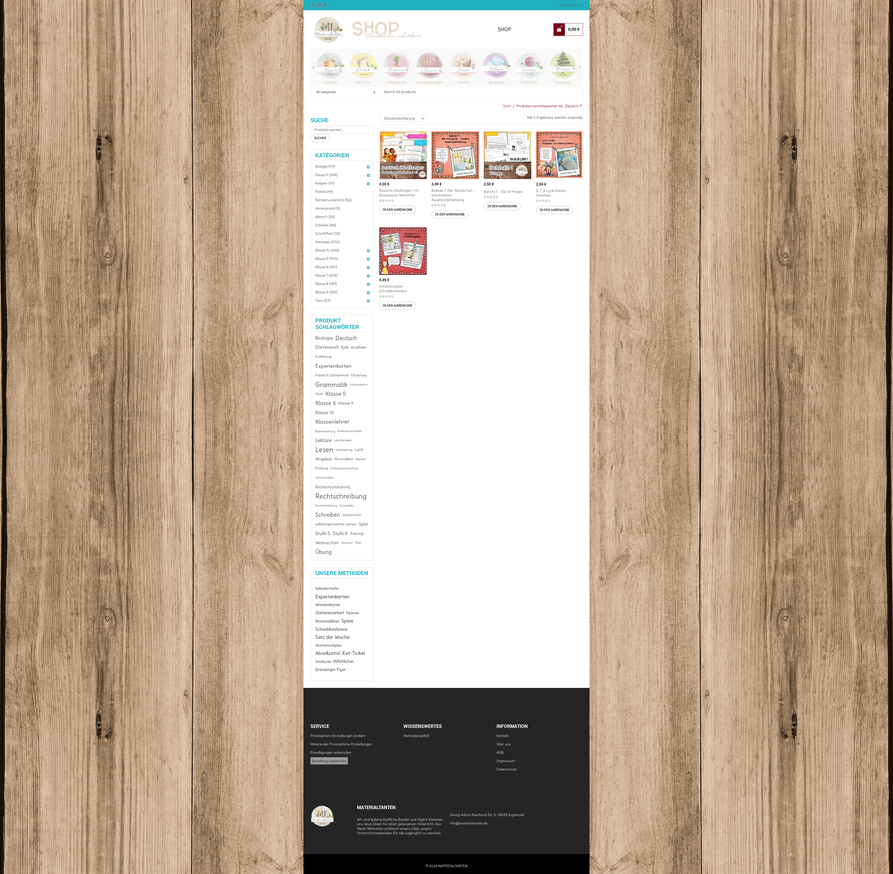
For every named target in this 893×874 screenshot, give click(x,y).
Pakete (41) (324, 191)
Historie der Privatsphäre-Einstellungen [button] (341, 744)
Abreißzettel (327, 653)
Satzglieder (347, 505)
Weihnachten (327, 542)
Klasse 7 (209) (326, 275)
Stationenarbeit (329, 612)
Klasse (319, 393)
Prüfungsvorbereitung (344, 468)
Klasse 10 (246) (327, 250)
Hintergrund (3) (327, 208)
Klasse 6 (325, 403)
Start (507, 106)
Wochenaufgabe (328, 645)
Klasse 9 (345, 403)
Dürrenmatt (327, 347)
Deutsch (330, 82)
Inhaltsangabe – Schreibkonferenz (393, 288)
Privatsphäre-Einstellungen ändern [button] (338, 735)
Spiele (347, 621)
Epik (345, 347)
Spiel (363, 524)
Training (356, 533)
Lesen (324, 449)
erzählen (359, 347)
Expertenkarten (333, 366)
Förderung (363, 82)
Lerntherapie (342, 440)
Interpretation (359, 384)
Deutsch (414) (326, 175)
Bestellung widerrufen (329, 761)
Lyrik (359, 449)
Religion (463, 82)
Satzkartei (323, 661)
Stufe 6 (340, 533)
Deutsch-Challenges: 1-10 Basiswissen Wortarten (399, 192)
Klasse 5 (335, 393)
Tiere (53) (322, 300)
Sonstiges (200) (327, 242)
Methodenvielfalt (416, 735)
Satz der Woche (332, 637)
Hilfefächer (343, 661)
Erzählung (323, 356)
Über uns (503, 744)
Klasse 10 (324, 412)
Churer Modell (563, 82)
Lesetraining (344, 450)
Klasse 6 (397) (326, 267)
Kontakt (502, 735)
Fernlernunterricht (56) (333, 200)
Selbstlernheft (351, 515)
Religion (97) (324, 183)
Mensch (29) (325, 216)
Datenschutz (506, 769)
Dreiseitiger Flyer (330, 669)
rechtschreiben (324, 477)
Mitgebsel (323, 459)
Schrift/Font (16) (327, 233)
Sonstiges (496, 82)
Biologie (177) (325, 166)
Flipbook (352, 613)
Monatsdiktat (343, 459)
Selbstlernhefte (327, 588)
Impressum (505, 761)
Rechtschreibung (341, 496)
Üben (358, 542)
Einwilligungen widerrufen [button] (330, 752)
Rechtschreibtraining (332, 487)
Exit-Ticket (353, 653)
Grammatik (331, 384)
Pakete (430, 82)
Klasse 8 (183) (326, 283)
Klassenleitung (325, 431)
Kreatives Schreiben (349, 431)
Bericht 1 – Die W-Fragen (503, 191)
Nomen (361, 459)
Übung (323, 552)
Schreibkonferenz (331, 629)
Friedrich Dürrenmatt (332, 375)
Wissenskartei (327, 604)
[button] (397, 210)
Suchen (320, 138)
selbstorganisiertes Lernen (336, 524)
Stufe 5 (322, 533)
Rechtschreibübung (326, 505)
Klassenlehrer (397, 82)
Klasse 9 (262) (326, 292)
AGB (500, 752)
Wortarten (347, 542)
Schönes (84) (325, 225)
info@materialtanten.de (468, 823)
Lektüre (323, 440)
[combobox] (345, 92)
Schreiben (327, 514)
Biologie (530, 82)
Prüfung (321, 468)
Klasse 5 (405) (326, 258)
